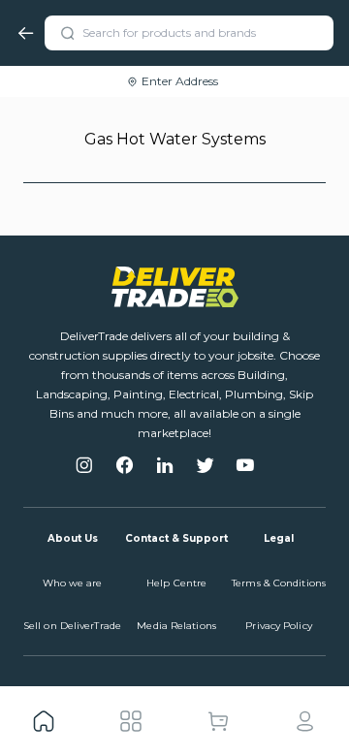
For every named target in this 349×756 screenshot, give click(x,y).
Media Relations (176, 625)
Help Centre (176, 583)
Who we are (73, 583)
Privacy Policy (278, 625)
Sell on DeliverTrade (72, 625)
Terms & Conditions (279, 583)
